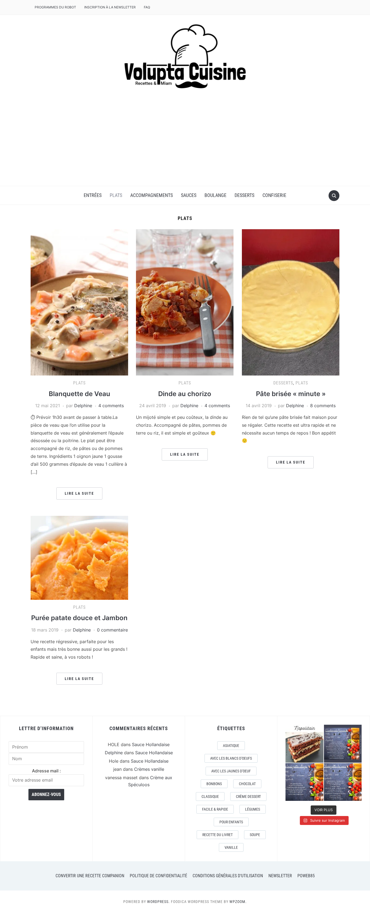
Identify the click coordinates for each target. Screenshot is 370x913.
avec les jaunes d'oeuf (231, 771)
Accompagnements (151, 195)
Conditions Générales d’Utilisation (228, 875)
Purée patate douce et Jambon (79, 618)
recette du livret (217, 835)
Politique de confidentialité (158, 875)
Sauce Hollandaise (151, 744)
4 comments (111, 405)
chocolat (247, 784)
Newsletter (280, 875)
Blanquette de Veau (79, 394)
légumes (252, 809)
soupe (255, 835)
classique (210, 796)
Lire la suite (79, 493)
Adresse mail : (46, 770)
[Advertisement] (185, 145)
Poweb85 (306, 875)
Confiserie (274, 195)
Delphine (83, 405)
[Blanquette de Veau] (79, 302)
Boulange (215, 195)
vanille (231, 847)
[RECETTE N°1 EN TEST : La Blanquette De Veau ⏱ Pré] (343, 782)
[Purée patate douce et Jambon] (79, 557)
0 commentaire (112, 630)
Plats (116, 195)
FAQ (147, 7)
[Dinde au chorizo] (184, 302)
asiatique (231, 745)
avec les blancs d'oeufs (231, 758)
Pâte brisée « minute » (291, 394)
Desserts (244, 195)
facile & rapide (215, 809)
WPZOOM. (238, 901)
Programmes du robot (55, 7)
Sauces (188, 195)
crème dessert (248, 796)
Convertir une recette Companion (90, 875)
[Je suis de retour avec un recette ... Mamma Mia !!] (304, 744)
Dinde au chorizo (184, 394)
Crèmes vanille (149, 769)
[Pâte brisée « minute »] (290, 302)
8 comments (323, 405)
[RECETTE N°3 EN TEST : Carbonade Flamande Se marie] (343, 744)
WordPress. (158, 901)
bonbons (214, 784)
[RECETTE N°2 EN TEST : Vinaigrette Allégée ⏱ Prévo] (304, 782)
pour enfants (231, 822)
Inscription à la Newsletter (110, 7)
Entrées (93, 195)
